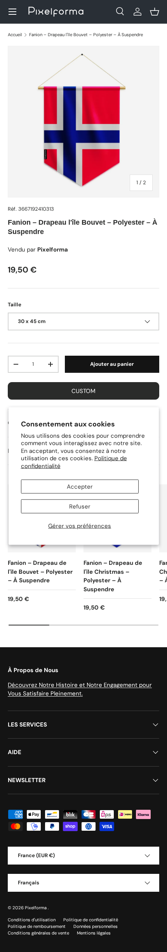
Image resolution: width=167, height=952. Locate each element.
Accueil (15, 34)
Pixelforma (36, 907)
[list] (83, 121)
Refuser (79, 506)
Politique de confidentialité (90, 919)
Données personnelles (95, 926)
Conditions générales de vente (38, 933)
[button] (154, 11)
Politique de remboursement (37, 926)
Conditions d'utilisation (32, 919)
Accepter (80, 487)
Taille (14, 304)
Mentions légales (94, 933)
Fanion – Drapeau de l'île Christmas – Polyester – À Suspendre (113, 576)
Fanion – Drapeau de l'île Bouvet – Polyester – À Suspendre (40, 571)
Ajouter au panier (112, 364)
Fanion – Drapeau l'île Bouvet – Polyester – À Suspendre (86, 34)
